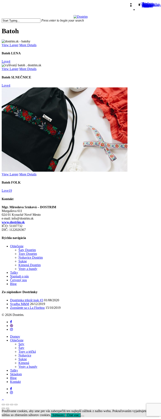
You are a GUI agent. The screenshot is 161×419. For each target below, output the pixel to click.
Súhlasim (58, 415)
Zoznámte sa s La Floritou (27, 307)
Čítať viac (73, 415)
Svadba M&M (19, 304)
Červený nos (18, 280)
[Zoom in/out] (16, 404)
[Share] (7, 404)
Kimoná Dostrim (29, 265)
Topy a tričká (27, 351)
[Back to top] (3, 399)
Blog (13, 284)
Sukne (22, 261)
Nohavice (24, 355)
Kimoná (23, 363)
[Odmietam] (82, 416)
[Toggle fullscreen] (11, 404)
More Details (27, 45)
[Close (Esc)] (3, 404)
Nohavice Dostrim (30, 257)
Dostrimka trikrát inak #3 (26, 300)
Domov (15, 336)
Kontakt (15, 381)
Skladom (16, 374)
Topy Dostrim (27, 253)
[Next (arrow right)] (7, 408)
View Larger (10, 45)
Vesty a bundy (27, 269)
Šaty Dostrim (27, 250)
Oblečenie (16, 246)
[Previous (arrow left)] (3, 408)
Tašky (14, 272)
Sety (21, 344)
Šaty (21, 348)
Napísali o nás (19, 276)
